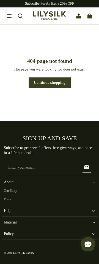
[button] (9, 15)
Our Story (10, 191)
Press (7, 199)
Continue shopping (49, 82)
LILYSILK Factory (23, 252)
